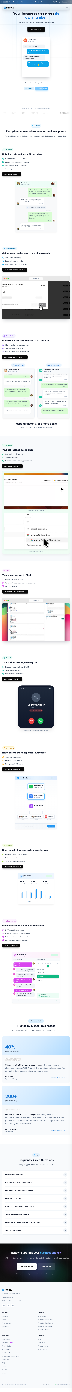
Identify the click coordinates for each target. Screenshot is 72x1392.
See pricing (46, 1266)
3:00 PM (40, 980)
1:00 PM (40, 976)
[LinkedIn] (3, 1305)
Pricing (4, 1319)
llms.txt (4, 1373)
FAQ (3, 1363)
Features (5, 1316)
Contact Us (41, 1342)
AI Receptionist (6, 1323)
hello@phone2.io (9, 1297)
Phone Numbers (7, 1346)
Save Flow (51, 826)
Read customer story (58, 1078)
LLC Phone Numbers (8, 1353)
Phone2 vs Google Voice (45, 1319)
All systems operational (63, 1384)
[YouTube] (12, 1305)
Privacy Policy (42, 1349)
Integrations (5, 1326)
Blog (39, 1339)
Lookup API (7, 1342)
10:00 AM (41, 972)
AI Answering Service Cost (10, 1356)
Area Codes (6, 1349)
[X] (8, 1305)
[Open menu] (67, 7)
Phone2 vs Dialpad (44, 1330)
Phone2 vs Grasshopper (45, 1323)
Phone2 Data (6, 1359)
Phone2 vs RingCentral (45, 1326)
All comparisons (43, 1316)
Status (4, 1366)
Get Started (25, 1266)
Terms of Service (43, 1346)
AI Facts (4, 1369)
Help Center (6, 1339)
